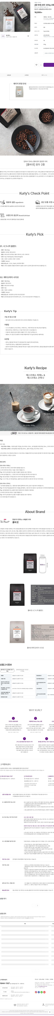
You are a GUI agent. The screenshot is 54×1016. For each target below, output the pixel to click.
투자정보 (47, 979)
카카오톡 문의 (5, 987)
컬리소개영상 (41, 979)
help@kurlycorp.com (8, 998)
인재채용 (51, 979)
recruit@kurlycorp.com (42, 986)
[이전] (33, 905)
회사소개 (36, 979)
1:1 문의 (26, 918)
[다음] (37, 905)
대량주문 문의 (5, 995)
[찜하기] (28, 36)
